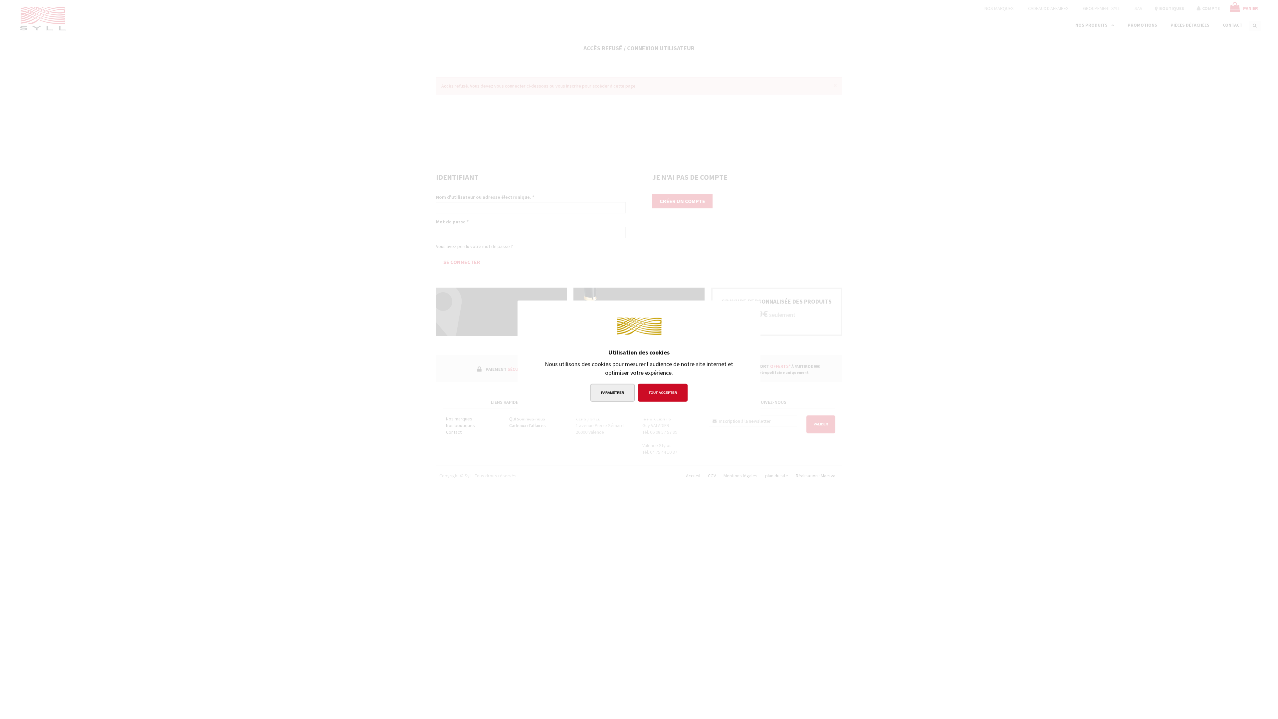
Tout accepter (663, 392)
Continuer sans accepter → (717, 310)
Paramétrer (612, 392)
